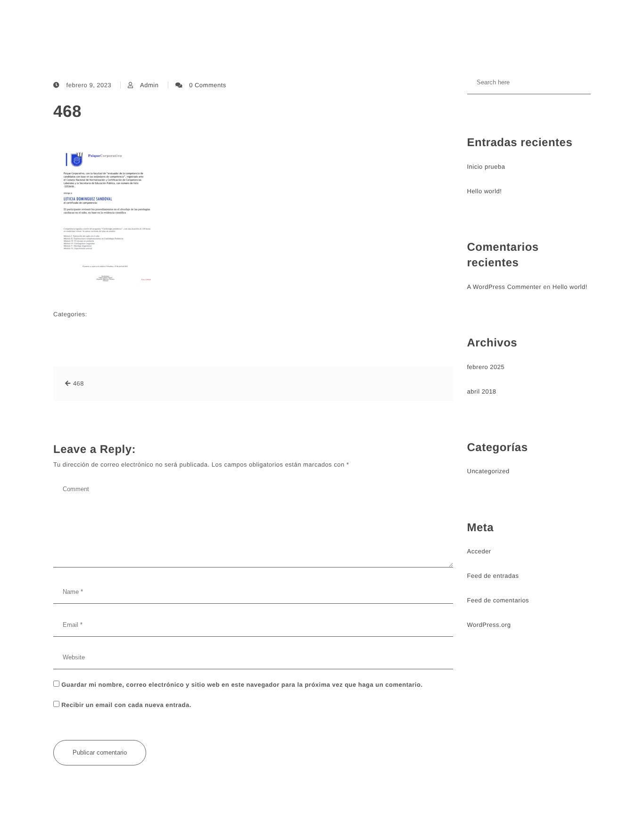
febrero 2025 (486, 366)
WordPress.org (489, 624)
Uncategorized (488, 471)
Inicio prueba (486, 166)
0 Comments (207, 85)
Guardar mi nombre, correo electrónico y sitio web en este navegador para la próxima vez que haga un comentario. (241, 684)
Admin (149, 85)
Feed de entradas (493, 575)
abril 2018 (481, 391)
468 (67, 111)
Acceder (479, 551)
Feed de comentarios (498, 600)
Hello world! (484, 191)
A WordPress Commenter (504, 286)
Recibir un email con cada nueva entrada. (126, 704)
